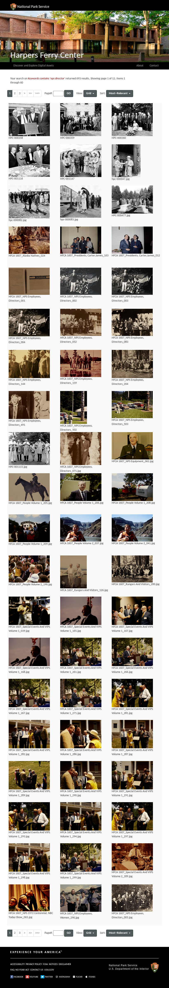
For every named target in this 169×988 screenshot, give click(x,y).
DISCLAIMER (65, 964)
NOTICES (53, 964)
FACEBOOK (18, 977)
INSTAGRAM (64, 977)
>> (30, 93)
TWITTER (48, 977)
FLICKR (79, 977)
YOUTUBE (33, 977)
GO (68, 93)
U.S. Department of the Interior (129, 968)
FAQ (12, 970)
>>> (37, 93)
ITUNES (91, 977)
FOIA (45, 964)
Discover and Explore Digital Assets (33, 65)
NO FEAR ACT (22, 970)
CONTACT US (36, 970)
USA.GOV (49, 970)
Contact (154, 65)
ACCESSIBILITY (17, 964)
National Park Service (123, 965)
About (139, 65)
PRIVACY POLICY (34, 964)
